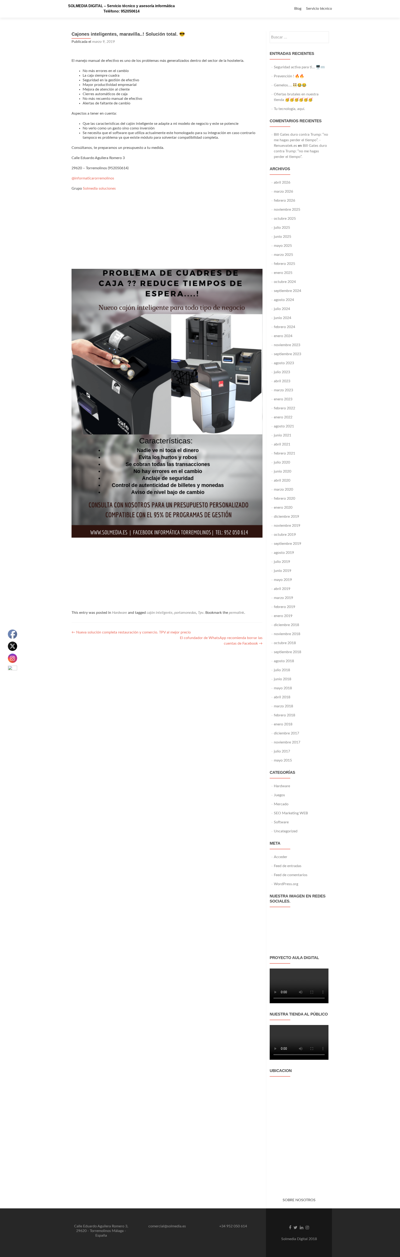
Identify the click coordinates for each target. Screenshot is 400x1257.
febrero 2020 (284, 498)
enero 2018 (283, 724)
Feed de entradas (287, 866)
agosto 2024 (284, 300)
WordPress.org (286, 884)
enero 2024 (283, 336)
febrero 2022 (284, 408)
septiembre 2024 (287, 291)
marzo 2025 (283, 255)
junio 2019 (282, 571)
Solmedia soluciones (99, 188)
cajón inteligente (159, 612)
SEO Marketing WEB (291, 813)
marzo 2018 (283, 706)
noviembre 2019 (287, 525)
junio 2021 (282, 435)
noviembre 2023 (287, 345)
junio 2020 (282, 471)
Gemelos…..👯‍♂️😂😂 (290, 85)
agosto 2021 (284, 426)
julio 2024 (282, 309)
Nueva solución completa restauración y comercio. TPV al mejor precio (131, 632)
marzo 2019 (283, 598)
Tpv (200, 612)
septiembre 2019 (287, 543)
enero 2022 (283, 417)
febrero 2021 (284, 453)
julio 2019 (282, 562)
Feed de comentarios (290, 875)
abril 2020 (282, 480)
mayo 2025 (283, 246)
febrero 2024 (284, 327)
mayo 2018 (283, 688)
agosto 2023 (284, 363)
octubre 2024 (285, 282)
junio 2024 (282, 318)
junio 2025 (282, 236)
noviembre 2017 (287, 742)
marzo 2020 (283, 489)
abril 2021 (282, 444)
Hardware (119, 612)
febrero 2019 (284, 607)
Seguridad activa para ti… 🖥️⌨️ (299, 67)
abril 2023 (282, 381)
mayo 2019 (283, 580)
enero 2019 (283, 616)
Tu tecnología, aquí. (289, 109)
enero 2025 (283, 273)
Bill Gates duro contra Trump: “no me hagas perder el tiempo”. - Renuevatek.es (301, 140)
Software (281, 822)
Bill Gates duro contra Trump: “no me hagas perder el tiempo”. (300, 151)
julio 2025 (282, 227)
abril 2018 (282, 697)
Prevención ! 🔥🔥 (289, 76)
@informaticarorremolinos (93, 178)
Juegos (279, 795)
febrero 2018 (284, 715)
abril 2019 (282, 589)
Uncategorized (285, 831)
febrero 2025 (284, 264)
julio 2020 (282, 462)
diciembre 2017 (286, 733)
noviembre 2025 (287, 209)
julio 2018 (282, 670)
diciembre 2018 (286, 625)
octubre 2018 (285, 643)
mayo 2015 (283, 760)
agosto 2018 (284, 661)
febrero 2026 (284, 200)
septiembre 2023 (287, 354)
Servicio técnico (319, 8)
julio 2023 (282, 372)
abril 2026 (282, 182)
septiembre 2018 (287, 652)
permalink (236, 612)
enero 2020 (283, 507)
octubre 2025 (285, 218)
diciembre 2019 (286, 516)
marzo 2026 (283, 191)
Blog (297, 8)
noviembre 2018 (287, 634)
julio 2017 (282, 751)
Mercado (281, 804)
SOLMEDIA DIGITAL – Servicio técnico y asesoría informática (121, 6)
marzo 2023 (283, 390)
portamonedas (185, 612)
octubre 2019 (285, 534)
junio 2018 (282, 679)
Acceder (280, 857)
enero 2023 (283, 399)
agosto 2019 (284, 553)
